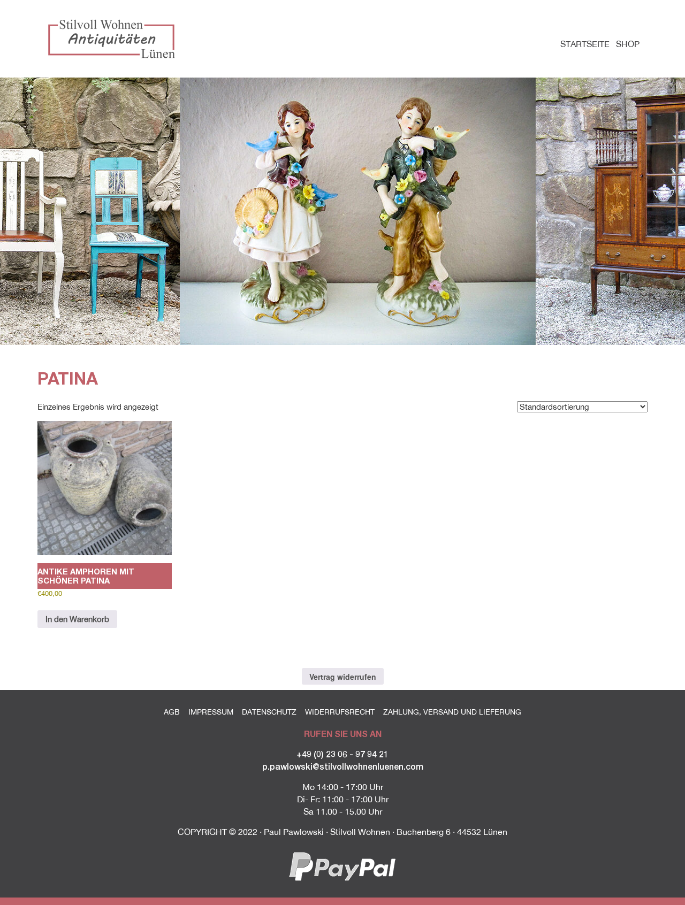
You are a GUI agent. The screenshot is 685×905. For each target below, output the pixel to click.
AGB (172, 712)
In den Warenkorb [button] (77, 619)
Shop (628, 44)
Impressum (210, 712)
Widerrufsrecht (340, 712)
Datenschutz (269, 712)
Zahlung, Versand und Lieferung (452, 712)
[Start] (113, 38)
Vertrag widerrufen (342, 676)
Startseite (585, 44)
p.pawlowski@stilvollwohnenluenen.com (342, 766)
